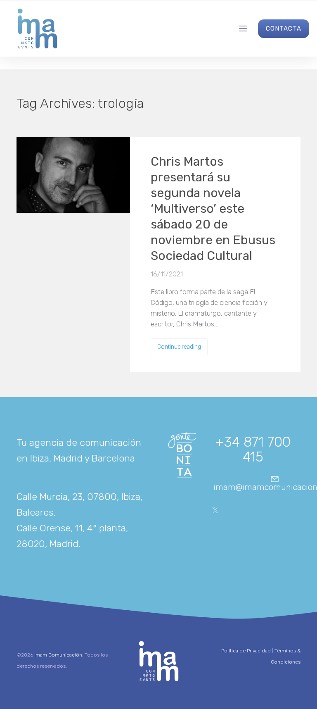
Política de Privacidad (246, 651)
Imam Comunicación (58, 655)
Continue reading (179, 346)
